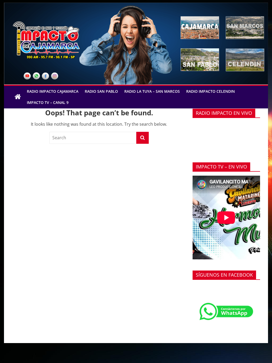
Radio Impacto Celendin (210, 91)
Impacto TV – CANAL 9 (48, 102)
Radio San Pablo (101, 91)
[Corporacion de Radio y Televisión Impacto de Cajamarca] (18, 97)
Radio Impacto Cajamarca (52, 91)
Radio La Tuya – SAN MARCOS (152, 91)
